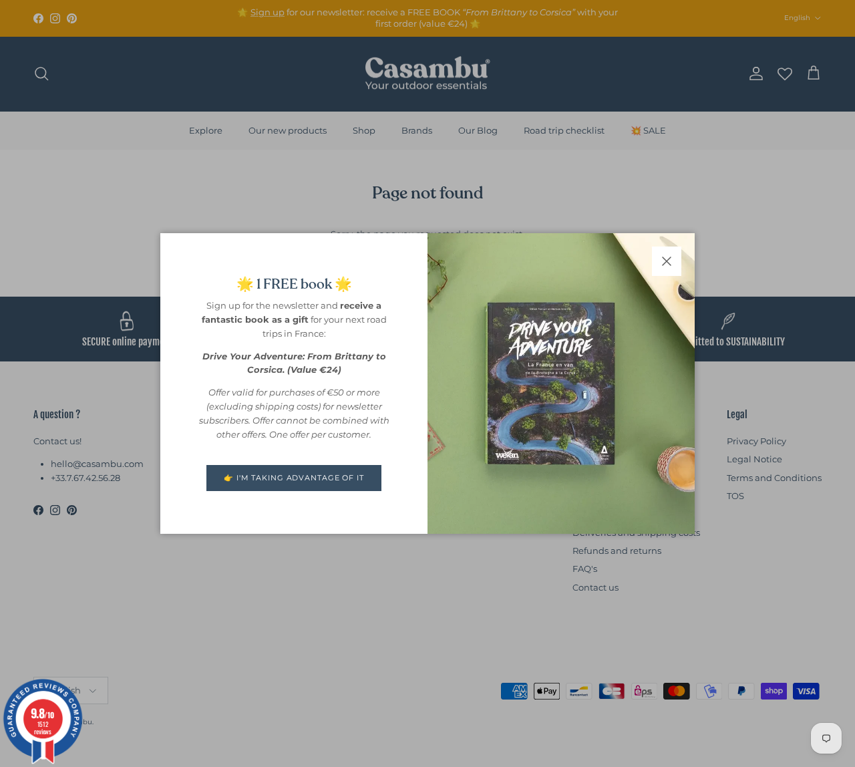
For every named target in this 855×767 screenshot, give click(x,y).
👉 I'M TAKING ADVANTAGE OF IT (294, 477)
